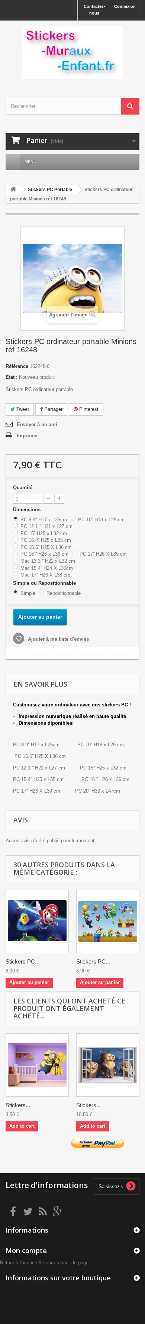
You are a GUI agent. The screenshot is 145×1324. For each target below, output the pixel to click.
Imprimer (27, 435)
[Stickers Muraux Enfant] (72, 52)
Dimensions (27, 509)
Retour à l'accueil (18, 1262)
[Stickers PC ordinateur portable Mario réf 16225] (107, 921)
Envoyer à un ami (37, 424)
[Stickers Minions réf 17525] (37, 1065)
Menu (30, 161)
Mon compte (26, 1250)
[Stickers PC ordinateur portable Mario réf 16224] (37, 921)
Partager (52, 409)
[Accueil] (13, 162)
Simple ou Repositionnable (45, 583)
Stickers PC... (22, 961)
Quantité (22, 487)
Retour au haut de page (63, 1262)
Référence (17, 366)
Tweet (22, 409)
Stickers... (18, 1105)
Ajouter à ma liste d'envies (57, 639)
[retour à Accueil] (13, 189)
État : (11, 377)
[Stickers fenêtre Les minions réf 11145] (107, 1065)
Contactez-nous (94, 9)
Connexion (125, 6)
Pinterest (88, 409)
